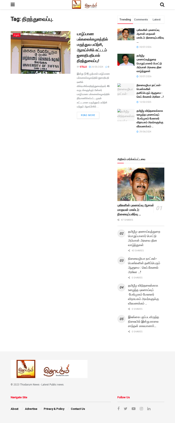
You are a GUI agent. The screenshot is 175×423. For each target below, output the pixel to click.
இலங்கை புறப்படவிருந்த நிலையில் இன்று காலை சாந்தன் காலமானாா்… (143, 321)
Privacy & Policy (54, 408)
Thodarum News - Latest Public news (42, 384)
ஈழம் (16, 35)
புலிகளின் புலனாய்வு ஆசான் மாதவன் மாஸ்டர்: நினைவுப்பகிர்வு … (135, 209)
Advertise (31, 408)
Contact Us (78, 408)
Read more (88, 115)
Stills (83, 67)
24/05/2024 (97, 67)
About (14, 408)
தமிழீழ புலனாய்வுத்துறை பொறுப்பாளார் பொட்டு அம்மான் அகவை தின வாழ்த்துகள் (149, 63)
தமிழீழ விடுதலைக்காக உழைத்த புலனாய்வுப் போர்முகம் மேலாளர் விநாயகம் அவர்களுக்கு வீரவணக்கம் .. (150, 118)
